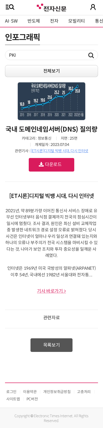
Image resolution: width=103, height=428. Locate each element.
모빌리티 (76, 21)
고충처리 (84, 391)
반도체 (34, 21)
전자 (54, 21)
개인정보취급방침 (56, 391)
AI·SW (11, 21)
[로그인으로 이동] (93, 7)
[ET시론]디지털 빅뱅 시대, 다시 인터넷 (59, 150)
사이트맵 (13, 399)
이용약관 (30, 391)
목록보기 (51, 345)
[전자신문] (51, 7)
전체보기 (51, 71)
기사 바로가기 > (51, 291)
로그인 (11, 391)
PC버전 (32, 399)
